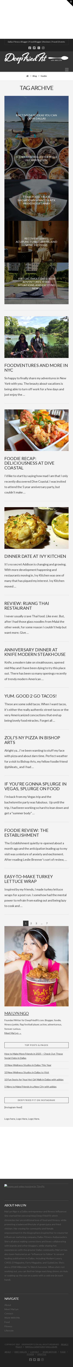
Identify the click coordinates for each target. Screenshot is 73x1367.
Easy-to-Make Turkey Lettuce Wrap (28, 879)
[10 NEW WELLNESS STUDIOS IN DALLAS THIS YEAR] (0, 19)
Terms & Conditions (35, 1347)
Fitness (8, 1326)
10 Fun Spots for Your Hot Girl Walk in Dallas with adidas (33, 1079)
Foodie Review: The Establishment (26, 832)
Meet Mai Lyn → (12, 1033)
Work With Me (12, 1317)
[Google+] (39, 47)
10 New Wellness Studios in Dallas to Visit (26, 1072)
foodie (44, 76)
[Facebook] (30, 47)
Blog (35, 76)
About (7, 1304)
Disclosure (51, 1347)
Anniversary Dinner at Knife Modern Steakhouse (35, 652)
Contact (8, 1313)
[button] (67, 70)
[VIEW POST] (36, 337)
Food (7, 1322)
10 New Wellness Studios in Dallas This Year (27, 1065)
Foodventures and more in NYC (36, 367)
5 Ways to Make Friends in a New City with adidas (30, 1086)
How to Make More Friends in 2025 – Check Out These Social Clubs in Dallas (33, 1055)
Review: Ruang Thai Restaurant (26, 605)
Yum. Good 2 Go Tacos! (30, 695)
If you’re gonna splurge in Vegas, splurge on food (35, 786)
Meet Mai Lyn (11, 1309)
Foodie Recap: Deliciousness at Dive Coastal (29, 463)
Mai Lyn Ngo (16, 1013)
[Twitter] (34, 47)
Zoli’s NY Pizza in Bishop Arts (32, 740)
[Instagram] (43, 47)
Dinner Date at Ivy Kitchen (35, 556)
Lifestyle (9, 1330)
